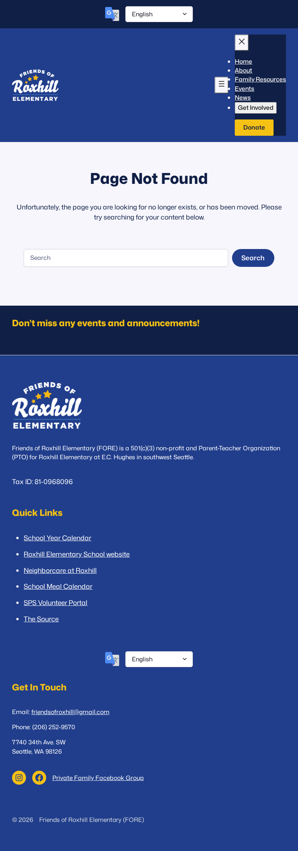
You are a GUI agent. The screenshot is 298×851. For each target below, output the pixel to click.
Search (253, 258)
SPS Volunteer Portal (55, 602)
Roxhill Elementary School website (77, 554)
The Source (41, 619)
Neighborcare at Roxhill (60, 570)
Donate (254, 127)
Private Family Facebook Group (98, 777)
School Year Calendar (57, 538)
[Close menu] (242, 43)
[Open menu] (222, 85)
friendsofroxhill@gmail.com (70, 711)
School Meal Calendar (58, 586)
